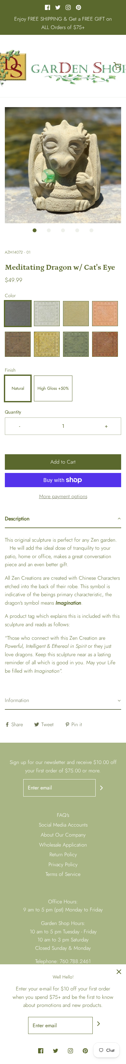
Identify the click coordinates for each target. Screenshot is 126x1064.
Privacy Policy (63, 864)
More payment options (63, 496)
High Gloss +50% (53, 388)
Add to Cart (63, 462)
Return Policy (63, 854)
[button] (63, 165)
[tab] (63, 519)
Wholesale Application (63, 844)
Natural (18, 388)
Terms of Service (63, 874)
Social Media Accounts (63, 824)
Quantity (13, 412)
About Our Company (63, 834)
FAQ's (63, 815)
